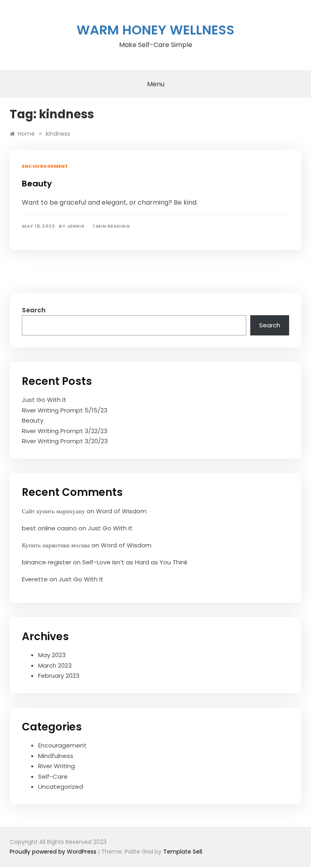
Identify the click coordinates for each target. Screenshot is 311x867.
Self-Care (53, 776)
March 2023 (55, 665)
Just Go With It (44, 399)
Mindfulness (55, 756)
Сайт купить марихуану (53, 511)
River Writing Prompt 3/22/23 (64, 431)
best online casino (49, 528)
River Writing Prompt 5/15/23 (64, 410)
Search (33, 310)
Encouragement (45, 166)
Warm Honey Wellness (155, 30)
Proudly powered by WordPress (54, 852)
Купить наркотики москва (56, 545)
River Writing (56, 766)
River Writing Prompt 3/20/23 (65, 441)
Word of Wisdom (121, 511)
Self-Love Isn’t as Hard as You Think (134, 562)
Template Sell (182, 852)
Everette (35, 579)
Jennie (76, 226)
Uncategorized (60, 786)
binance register (46, 562)
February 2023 (58, 675)
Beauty (37, 183)
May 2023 (52, 655)
